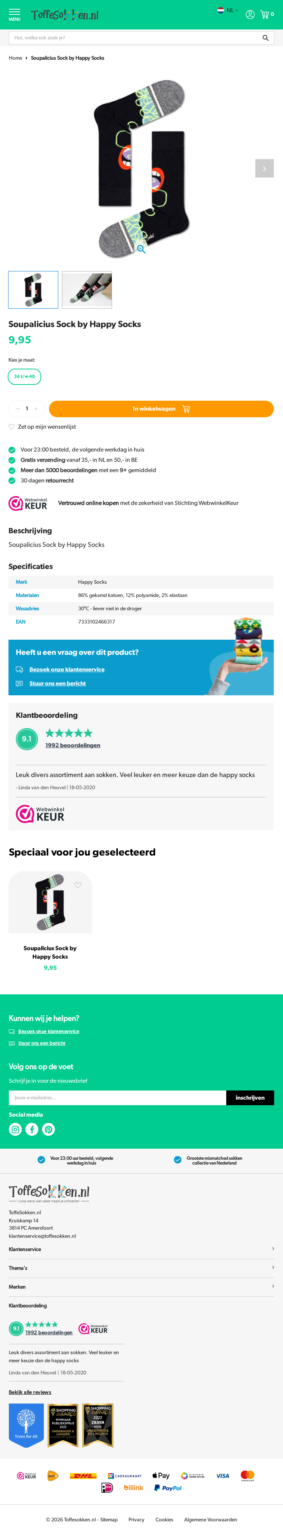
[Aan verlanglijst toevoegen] (77, 887)
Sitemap (109, 1519)
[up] (36, 409)
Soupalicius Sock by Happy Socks (67, 58)
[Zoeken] (266, 38)
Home (15, 58)
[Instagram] (15, 1129)
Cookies (164, 1519)
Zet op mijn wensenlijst (47, 427)
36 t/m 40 (24, 376)
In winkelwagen (154, 409)
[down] (17, 409)
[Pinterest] (48, 1129)
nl (230, 10)
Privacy (136, 1519)
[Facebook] (31, 1129)
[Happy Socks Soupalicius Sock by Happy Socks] (50, 902)
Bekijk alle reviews (30, 1392)
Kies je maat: (21, 360)
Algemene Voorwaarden (210, 1519)
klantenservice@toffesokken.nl (42, 1236)
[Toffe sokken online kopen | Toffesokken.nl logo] (64, 14)
